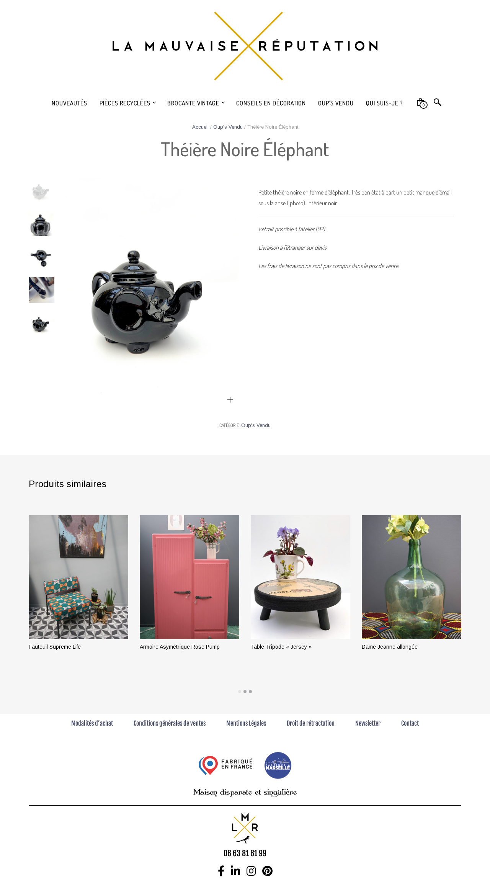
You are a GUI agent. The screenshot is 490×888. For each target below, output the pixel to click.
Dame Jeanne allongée (390, 647)
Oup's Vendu (228, 127)
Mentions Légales (246, 723)
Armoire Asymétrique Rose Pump (180, 647)
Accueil (200, 127)
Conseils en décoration (271, 103)
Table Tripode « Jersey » (281, 647)
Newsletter (368, 723)
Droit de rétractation (311, 723)
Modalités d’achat (92, 723)
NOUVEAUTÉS (69, 103)
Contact (410, 723)
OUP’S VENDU (336, 103)
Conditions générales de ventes (170, 723)
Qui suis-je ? (384, 103)
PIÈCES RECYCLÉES (125, 103)
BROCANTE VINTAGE (193, 103)
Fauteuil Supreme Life (55, 647)
